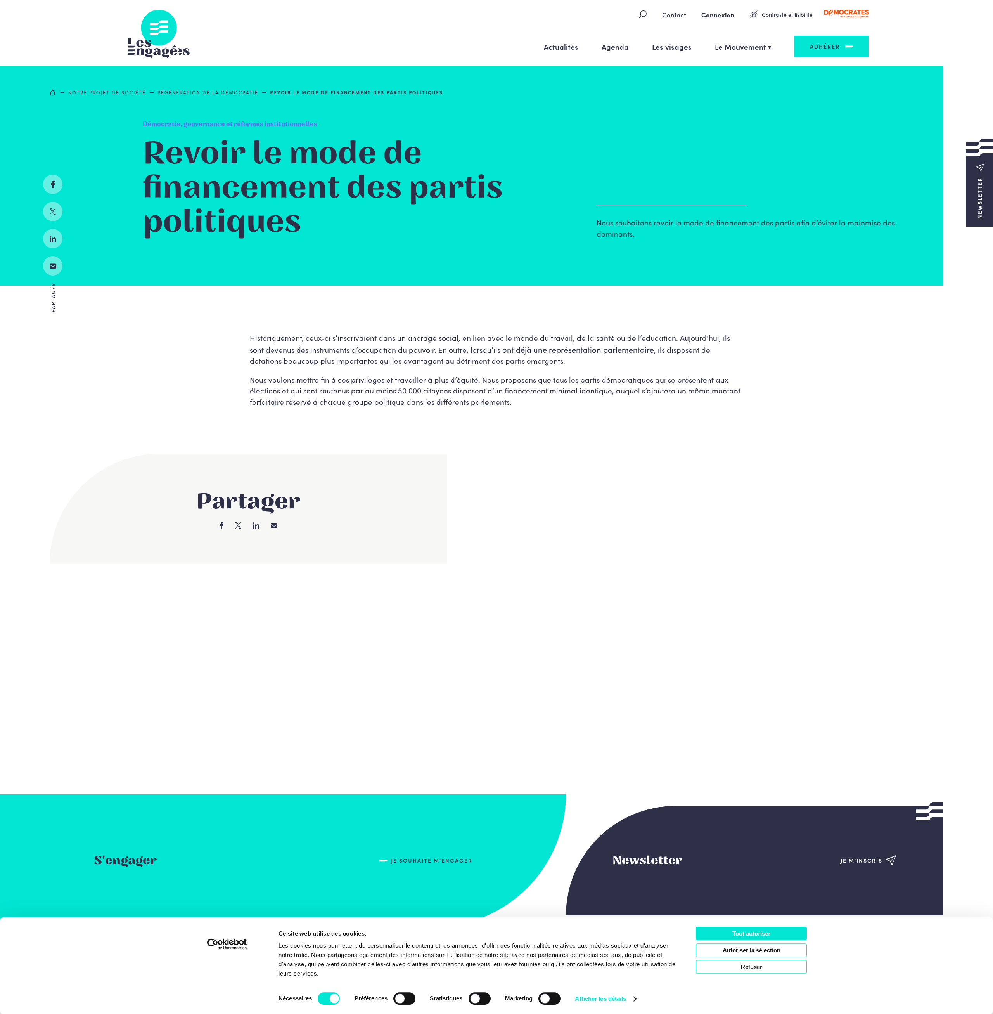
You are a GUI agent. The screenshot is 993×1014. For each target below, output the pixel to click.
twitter (52, 211)
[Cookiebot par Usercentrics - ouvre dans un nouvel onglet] (227, 944)
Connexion (717, 14)
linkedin (52, 238)
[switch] (404, 998)
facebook (52, 184)
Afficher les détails (600, 998)
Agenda (615, 46)
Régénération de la (207, 92)
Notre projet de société (107, 92)
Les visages (672, 46)
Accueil (53, 92)
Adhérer (825, 46)
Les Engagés (159, 33)
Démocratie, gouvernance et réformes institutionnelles (230, 124)
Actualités (561, 46)
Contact (674, 14)
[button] (979, 182)
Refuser (751, 967)
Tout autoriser (751, 933)
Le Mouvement (740, 46)
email (52, 266)
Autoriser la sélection (751, 950)
